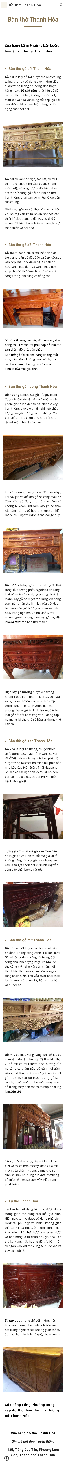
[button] (4, 5)
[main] (33, 21)
